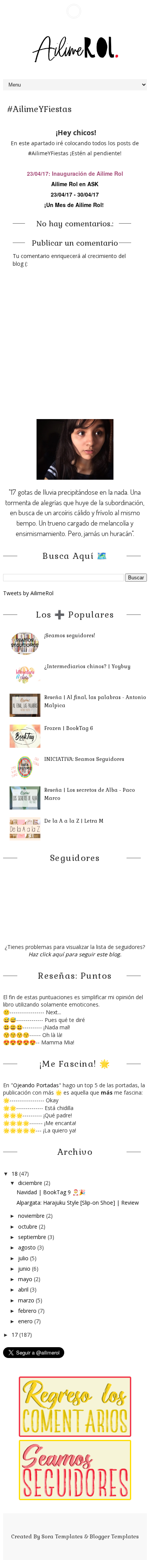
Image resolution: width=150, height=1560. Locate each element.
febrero (28, 1310)
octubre (28, 1226)
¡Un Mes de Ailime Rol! (74, 205)
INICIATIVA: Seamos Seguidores (84, 759)
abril (24, 1289)
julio (24, 1258)
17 (15, 1334)
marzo (27, 1300)
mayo (26, 1279)
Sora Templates (62, 1536)
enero (26, 1321)
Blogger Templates (114, 1536)
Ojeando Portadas (36, 1085)
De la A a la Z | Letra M (73, 821)
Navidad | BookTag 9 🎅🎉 (51, 1192)
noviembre (32, 1215)
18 (15, 1173)
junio (25, 1268)
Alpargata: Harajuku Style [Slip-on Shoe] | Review (78, 1202)
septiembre (33, 1237)
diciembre (31, 1183)
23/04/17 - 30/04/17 (75, 194)
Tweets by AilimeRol (28, 593)
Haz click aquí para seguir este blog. (75, 954)
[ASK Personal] (74, 11)
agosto (27, 1247)
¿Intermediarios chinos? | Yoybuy (87, 666)
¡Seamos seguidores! (69, 635)
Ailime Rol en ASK (74, 184)
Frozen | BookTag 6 (68, 728)
